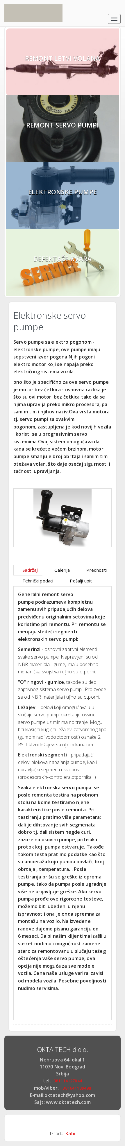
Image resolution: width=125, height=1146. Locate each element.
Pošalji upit (81, 581)
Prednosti (96, 570)
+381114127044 (66, 1081)
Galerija (62, 570)
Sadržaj (30, 570)
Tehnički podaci (37, 581)
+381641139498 (75, 1088)
